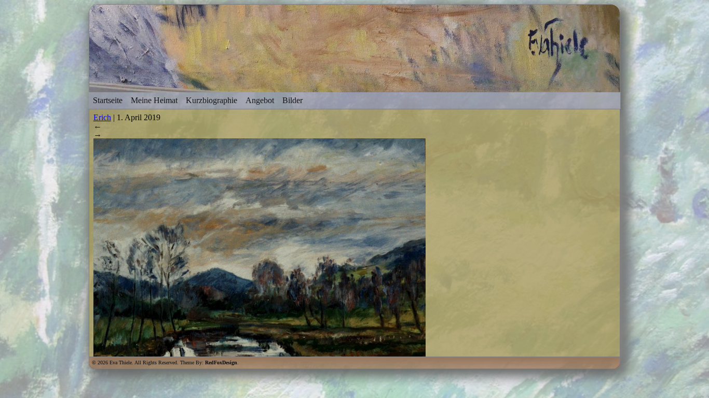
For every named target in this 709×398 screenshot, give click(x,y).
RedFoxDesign (221, 362)
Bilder (292, 100)
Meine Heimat (154, 100)
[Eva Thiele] (354, 87)
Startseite (107, 100)
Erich (102, 117)
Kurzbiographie (211, 100)
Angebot (260, 100)
